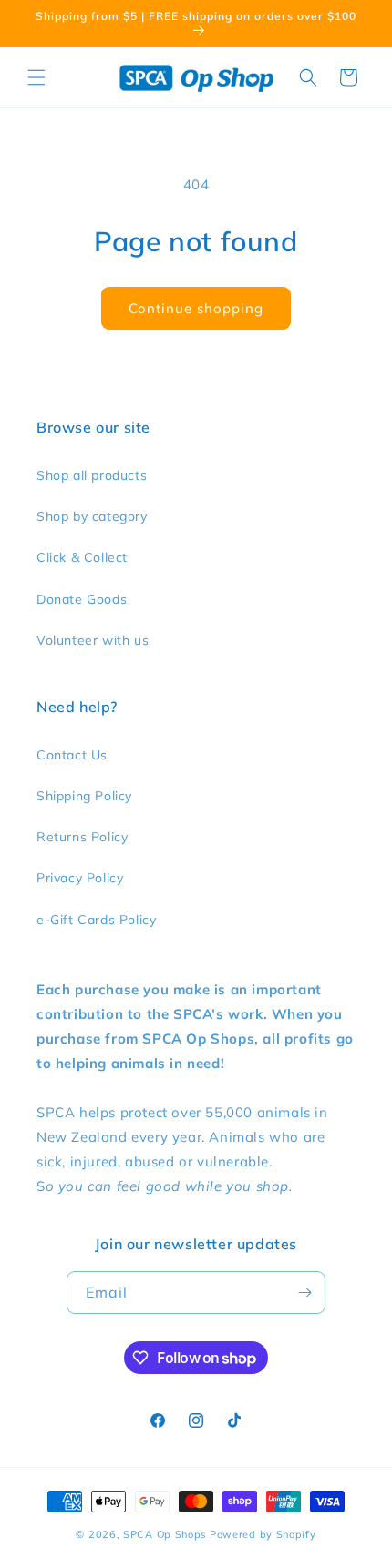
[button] (36, 77)
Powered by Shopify (263, 1534)
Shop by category (92, 516)
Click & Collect (82, 557)
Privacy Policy (79, 878)
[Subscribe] (304, 1292)
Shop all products (91, 475)
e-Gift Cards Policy (96, 919)
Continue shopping (196, 308)
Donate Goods (81, 599)
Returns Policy (82, 837)
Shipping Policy (84, 796)
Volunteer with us (92, 640)
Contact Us (72, 755)
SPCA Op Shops (164, 1534)
